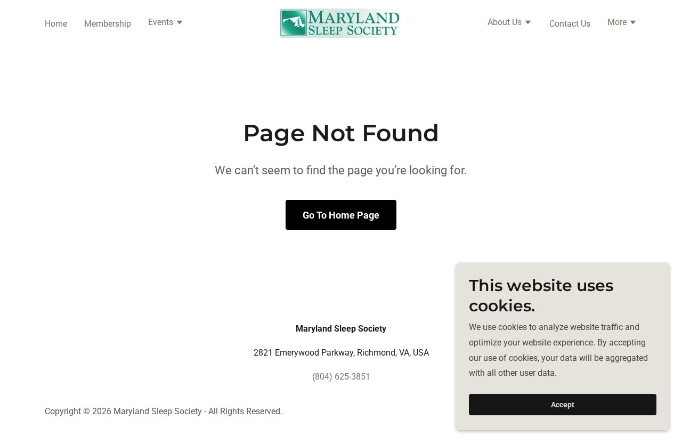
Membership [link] (107, 24)
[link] (341, 23)
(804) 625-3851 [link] (341, 377)
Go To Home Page (341, 215)
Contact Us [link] (569, 24)
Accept (562, 404)
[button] (166, 23)
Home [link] (56, 24)
